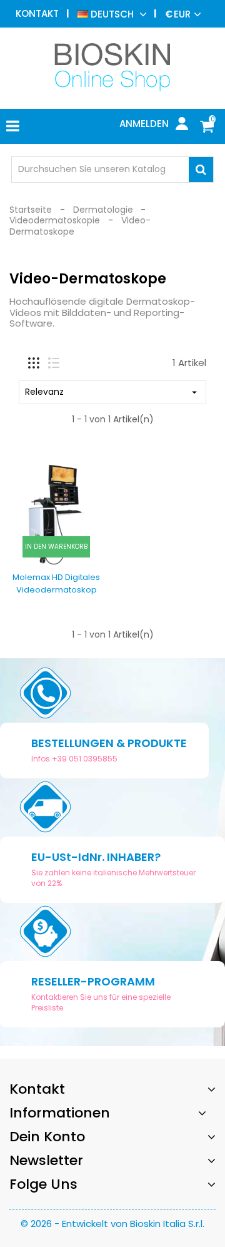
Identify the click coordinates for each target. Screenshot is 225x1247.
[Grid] (33, 363)
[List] (53, 363)
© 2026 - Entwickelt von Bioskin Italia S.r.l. (112, 1223)
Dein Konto (47, 1136)
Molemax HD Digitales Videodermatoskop (56, 583)
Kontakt (37, 13)
